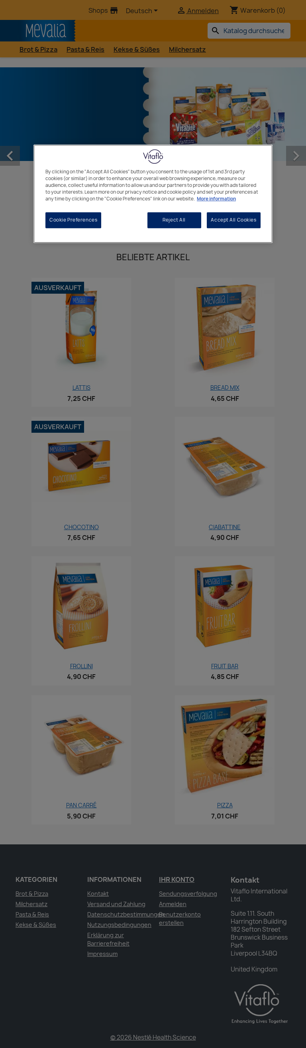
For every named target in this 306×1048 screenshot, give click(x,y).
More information (216, 199)
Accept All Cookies (233, 220)
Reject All (174, 220)
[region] (153, 193)
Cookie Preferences (73, 220)
